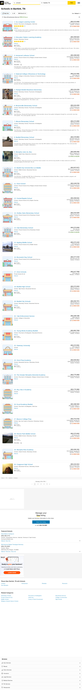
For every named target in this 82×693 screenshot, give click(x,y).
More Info (8, 540)
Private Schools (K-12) (24, 57)
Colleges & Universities (24, 76)
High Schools (22, 288)
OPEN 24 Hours (23, 17)
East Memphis (4, 585)
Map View (6, 13)
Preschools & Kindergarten (25, 24)
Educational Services (32, 169)
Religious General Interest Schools (38, 57)
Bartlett (10, 478)
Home (2, 478)
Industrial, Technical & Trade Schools (27, 537)
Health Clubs (22, 154)
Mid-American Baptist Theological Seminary (12, 544)
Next (49, 484)
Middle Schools (22, 169)
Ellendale (44, 583)
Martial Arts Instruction (30, 154)
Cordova (3, 583)
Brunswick (64, 583)
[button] (79, 3)
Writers (7, 548)
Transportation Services (11, 537)
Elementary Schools (23, 39)
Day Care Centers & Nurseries (26, 421)
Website (16, 28)
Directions (8, 551)
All (14, 13)
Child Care (34, 24)
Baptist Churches (34, 200)
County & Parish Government (35, 599)
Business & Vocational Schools (37, 76)
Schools (16, 24)
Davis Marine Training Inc (7, 534)
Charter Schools (22, 451)
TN (6, 478)
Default (77, 13)
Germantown (25, 583)
